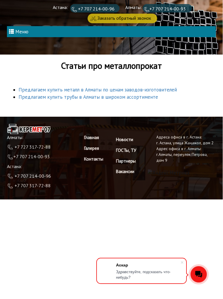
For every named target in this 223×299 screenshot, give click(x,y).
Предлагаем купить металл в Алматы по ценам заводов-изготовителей (98, 90)
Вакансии (125, 171)
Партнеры (126, 161)
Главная (91, 137)
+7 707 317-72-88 (32, 185)
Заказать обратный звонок (123, 18)
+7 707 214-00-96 (96, 9)
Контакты (93, 159)
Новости (124, 139)
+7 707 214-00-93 (167, 9)
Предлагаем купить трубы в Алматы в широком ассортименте (88, 97)
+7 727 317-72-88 (32, 147)
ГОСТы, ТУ (126, 150)
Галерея (91, 148)
